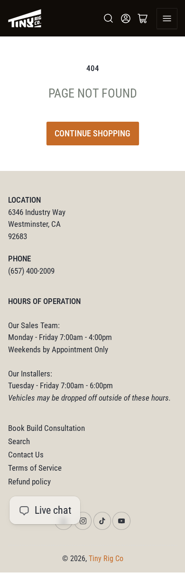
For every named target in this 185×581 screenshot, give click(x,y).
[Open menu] (167, 18)
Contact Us (26, 454)
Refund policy (29, 481)
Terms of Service (35, 468)
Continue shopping (92, 133)
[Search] (108, 18)
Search (19, 441)
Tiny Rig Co (106, 558)
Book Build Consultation (46, 428)
